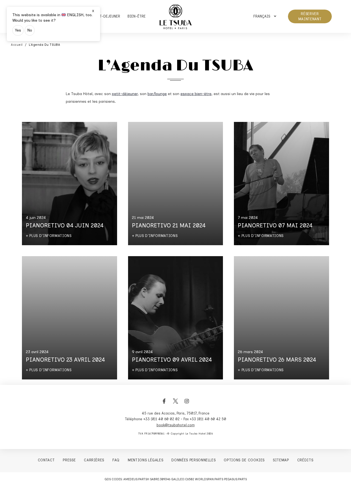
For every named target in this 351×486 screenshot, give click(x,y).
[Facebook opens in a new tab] (164, 404)
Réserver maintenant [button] (310, 16)
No (29, 30)
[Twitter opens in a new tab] (175, 404)
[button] (265, 16)
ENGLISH (75, 15)
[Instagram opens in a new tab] (186, 404)
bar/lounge (157, 94)
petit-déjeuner (125, 94)
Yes (18, 30)
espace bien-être (195, 94)
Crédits (305, 460)
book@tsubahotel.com (176, 425)
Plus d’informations (50, 236)
